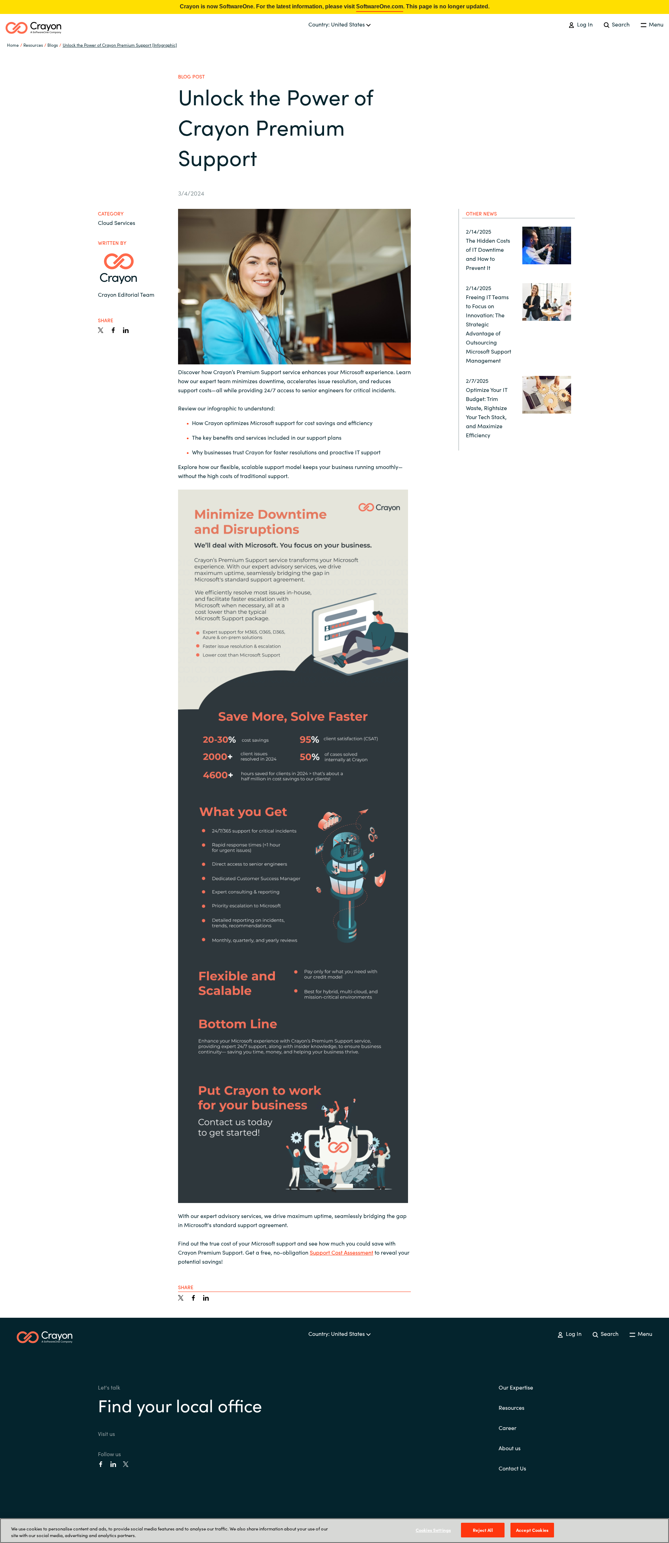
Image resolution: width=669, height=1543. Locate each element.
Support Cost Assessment (341, 1252)
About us (510, 1448)
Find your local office (180, 1404)
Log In (584, 24)
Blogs (52, 45)
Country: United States (337, 24)
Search (620, 24)
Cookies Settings (433, 1530)
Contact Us (512, 1468)
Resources (511, 1407)
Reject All (482, 1530)
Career (507, 1427)
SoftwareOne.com (379, 6)
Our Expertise (516, 1387)
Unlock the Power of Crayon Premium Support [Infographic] (120, 45)
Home (13, 45)
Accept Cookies (532, 1530)
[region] (334, 1530)
